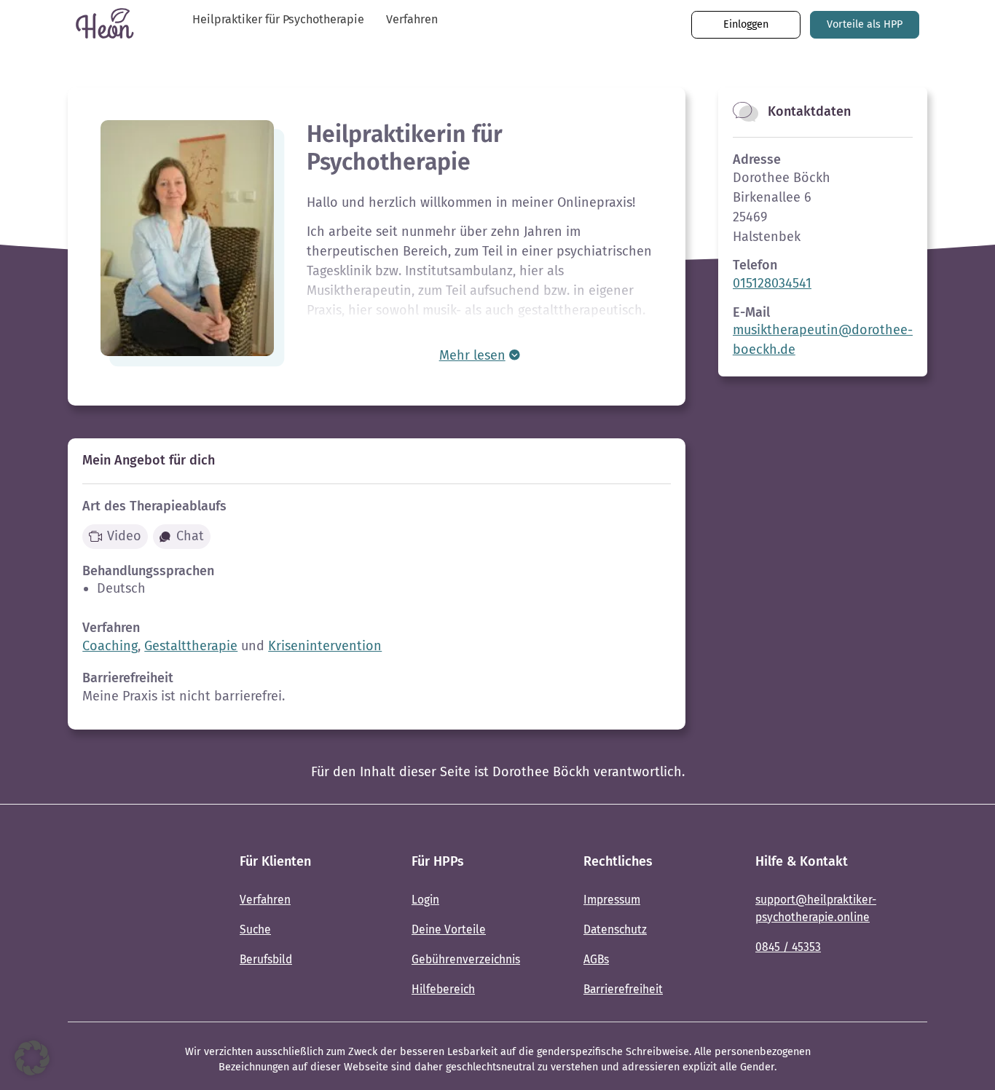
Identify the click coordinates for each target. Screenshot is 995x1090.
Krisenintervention (325, 646)
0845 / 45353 (788, 947)
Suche (255, 929)
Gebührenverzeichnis (466, 959)
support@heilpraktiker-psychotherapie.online (815, 908)
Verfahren (412, 19)
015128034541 (772, 283)
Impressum (611, 900)
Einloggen (745, 24)
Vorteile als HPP (864, 24)
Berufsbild (266, 959)
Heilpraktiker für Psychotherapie (278, 19)
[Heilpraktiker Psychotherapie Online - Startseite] (111, 927)
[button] (32, 1058)
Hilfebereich (443, 989)
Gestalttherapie (190, 646)
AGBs (596, 959)
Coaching (110, 646)
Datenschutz (615, 929)
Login (425, 900)
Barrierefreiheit (623, 989)
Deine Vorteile (449, 929)
